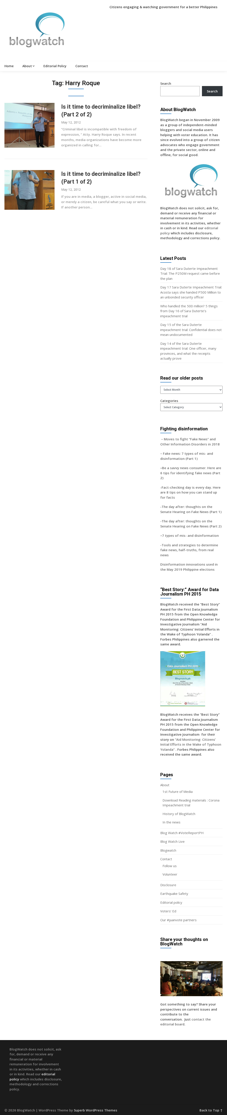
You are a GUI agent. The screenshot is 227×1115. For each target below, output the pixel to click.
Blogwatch (168, 850)
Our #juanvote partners (178, 920)
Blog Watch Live (172, 841)
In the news (171, 822)
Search (165, 83)
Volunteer (169, 874)
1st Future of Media (177, 791)
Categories (169, 400)
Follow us (169, 866)
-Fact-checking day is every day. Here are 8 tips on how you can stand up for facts (190, 492)
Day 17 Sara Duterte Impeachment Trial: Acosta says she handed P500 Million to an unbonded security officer (191, 292)
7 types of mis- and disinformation (191, 535)
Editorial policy (171, 902)
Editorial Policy (55, 66)
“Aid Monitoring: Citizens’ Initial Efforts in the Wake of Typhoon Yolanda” (190, 744)
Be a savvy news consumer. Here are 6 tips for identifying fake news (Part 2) (190, 473)
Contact (81, 66)
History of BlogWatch (178, 813)
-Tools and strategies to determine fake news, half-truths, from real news (189, 550)
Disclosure (168, 885)
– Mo (164, 439)
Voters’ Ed (168, 911)
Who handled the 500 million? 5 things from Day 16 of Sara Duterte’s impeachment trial (189, 311)
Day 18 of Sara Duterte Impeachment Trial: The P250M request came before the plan (190, 273)
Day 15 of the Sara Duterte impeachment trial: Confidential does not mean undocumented (191, 329)
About (27, 66)
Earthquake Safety (174, 893)
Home (9, 66)
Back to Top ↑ (211, 1110)
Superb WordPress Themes (95, 1110)
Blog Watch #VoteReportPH (182, 833)
